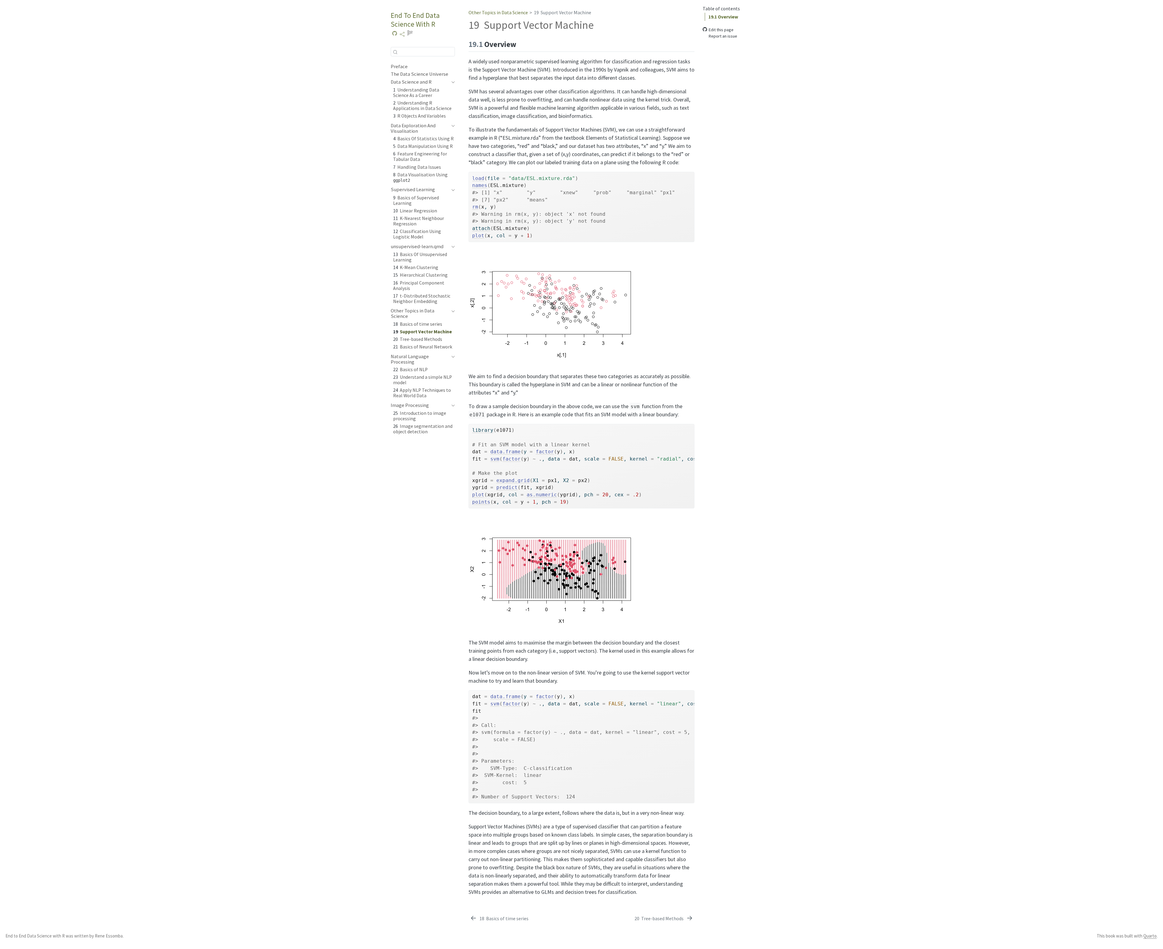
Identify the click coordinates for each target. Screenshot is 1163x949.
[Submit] (395, 51)
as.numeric (542, 495)
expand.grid (513, 480)
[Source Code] (394, 34)
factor (545, 452)
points (481, 502)
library (482, 430)
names (479, 185)
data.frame (505, 452)
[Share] (402, 34)
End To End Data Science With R (415, 19)
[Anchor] (521, 44)
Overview (723, 16)
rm (475, 207)
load (478, 178)
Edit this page (721, 29)
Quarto (1150, 936)
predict (507, 487)
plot (478, 235)
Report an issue (723, 35)
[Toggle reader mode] (410, 34)
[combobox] (423, 51)
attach (481, 228)
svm (494, 459)
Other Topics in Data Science (498, 12)
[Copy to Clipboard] (691, 692)
